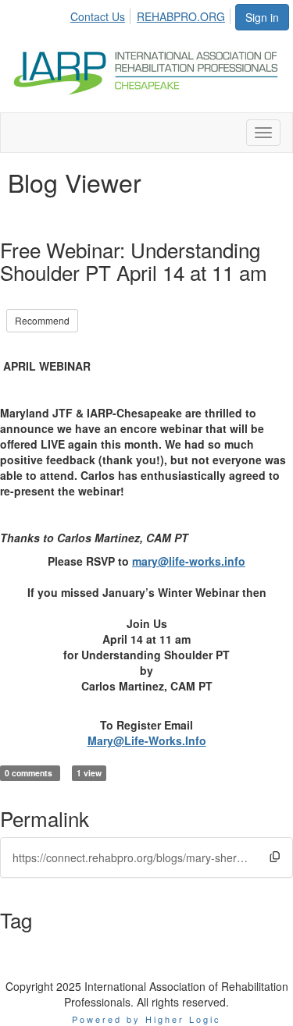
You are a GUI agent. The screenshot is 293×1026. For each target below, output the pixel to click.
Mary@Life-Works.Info (147, 740)
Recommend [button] (42, 320)
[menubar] (152, 14)
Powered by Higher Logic (146, 1019)
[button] (274, 857)
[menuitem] (102, 14)
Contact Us (97, 16)
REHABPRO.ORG (181, 16)
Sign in (262, 17)
